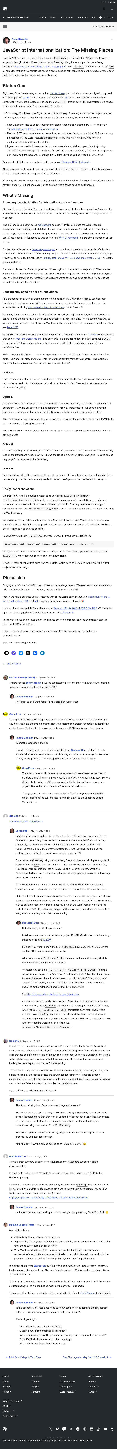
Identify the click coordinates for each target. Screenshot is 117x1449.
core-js (105, 596)
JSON (107, 338)
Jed (66, 97)
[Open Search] (104, 9)
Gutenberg (78, 66)
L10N (76, 1270)
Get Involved (95, 1376)
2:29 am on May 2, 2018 (30, 1041)
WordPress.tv (68, 1391)
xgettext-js (52, 129)
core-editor (9, 601)
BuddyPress (10, 1416)
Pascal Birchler (19, 39)
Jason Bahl (22, 830)
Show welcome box (102, 26)
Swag (92, 1391)
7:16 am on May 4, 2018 (37, 1157)
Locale (99, 797)
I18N (111, 66)
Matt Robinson (17, 1156)
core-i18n (94, 596)
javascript (82, 1184)
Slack (40, 612)
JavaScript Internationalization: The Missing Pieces (58, 50)
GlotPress (93, 334)
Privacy (7, 1391)
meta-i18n (23, 601)
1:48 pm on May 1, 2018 (44, 697)
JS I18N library (57, 93)
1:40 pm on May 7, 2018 (45, 1225)
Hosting (7, 1386)
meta (28, 229)
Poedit (39, 129)
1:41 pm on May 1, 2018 (45, 678)
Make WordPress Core (17, 17)
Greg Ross (15, 714)
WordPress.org (55, 62)
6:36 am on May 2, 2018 (50, 923)
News (6, 1381)
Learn (63, 1376)
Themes (35, 1381)
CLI (38, 909)
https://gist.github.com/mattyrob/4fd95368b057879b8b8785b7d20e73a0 (48, 1197)
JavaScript (59, 58)
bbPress (8, 1411)
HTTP (26, 524)
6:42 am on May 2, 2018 (44, 1100)
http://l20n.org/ (87, 1293)
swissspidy (33, 682)
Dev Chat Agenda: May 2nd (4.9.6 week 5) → (87, 1357)
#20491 (26, 97)
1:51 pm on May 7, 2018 (44, 1207)
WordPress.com (12, 1401)
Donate (93, 1386)
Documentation (68, 1381)
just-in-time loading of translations (46, 307)
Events (92, 1381)
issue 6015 (12, 327)
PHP (84, 101)
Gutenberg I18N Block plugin (75, 162)
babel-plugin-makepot (22, 129)
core (40, 62)
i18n (54, 687)
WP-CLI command (68, 237)
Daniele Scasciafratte (21, 1224)
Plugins (35, 1386)
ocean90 (77, 750)
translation (49, 137)
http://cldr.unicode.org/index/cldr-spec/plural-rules (53, 994)
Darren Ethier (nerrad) (22, 677)
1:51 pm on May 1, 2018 (31, 714)
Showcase (36, 1376)
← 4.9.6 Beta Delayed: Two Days (23, 1357)
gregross (40, 1265)
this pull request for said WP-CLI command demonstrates (70, 257)
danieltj (13, 815)
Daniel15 (14, 1040)
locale (87, 298)
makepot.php (45, 224)
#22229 (47, 939)
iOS (65, 909)
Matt (7, 1406)
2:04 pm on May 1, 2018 (29, 816)
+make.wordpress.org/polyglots (26, 821)
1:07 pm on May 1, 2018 (21, 42)
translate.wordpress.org (28, 338)
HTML (78, 1250)
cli (36, 601)
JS (53, 113)
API (88, 58)
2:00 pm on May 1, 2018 (44, 738)
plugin (98, 113)
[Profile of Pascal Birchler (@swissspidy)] (6, 41)
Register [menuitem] (112, 2)
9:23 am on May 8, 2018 (44, 1303)
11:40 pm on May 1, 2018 (40, 831)
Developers (66, 1386)
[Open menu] (112, 9)
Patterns (35, 1391)
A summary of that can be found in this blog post (40, 66)
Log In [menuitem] (103, 2)
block (57, 1254)
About (6, 1376)
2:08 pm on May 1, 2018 (45, 768)
